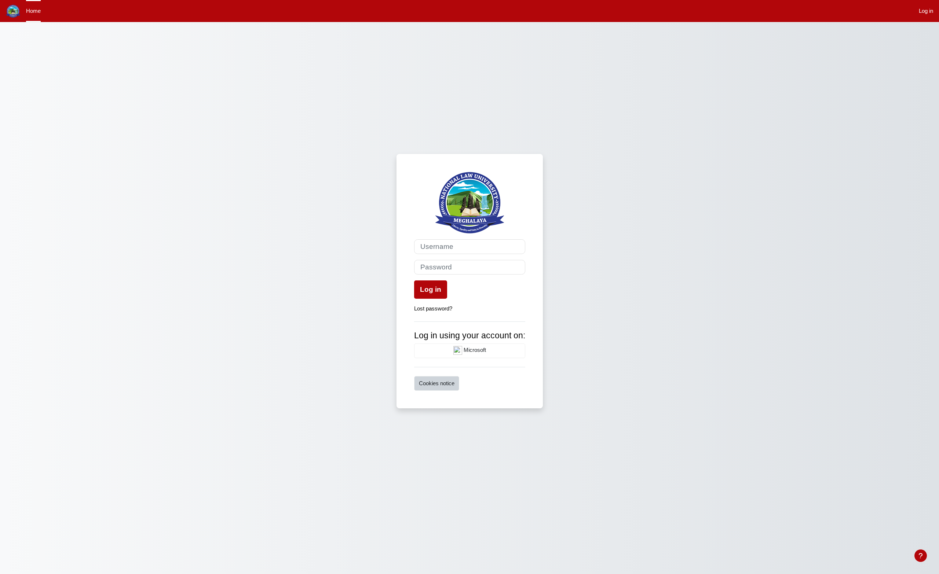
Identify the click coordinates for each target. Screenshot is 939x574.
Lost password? (433, 308)
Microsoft (474, 350)
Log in (926, 11)
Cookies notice (436, 383)
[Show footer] (920, 555)
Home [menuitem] (33, 11)
